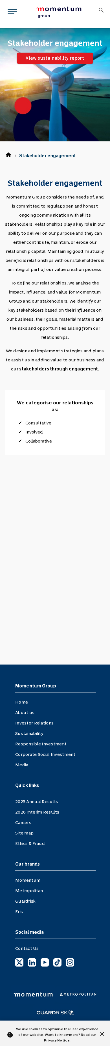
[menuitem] (63, 12)
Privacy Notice (57, 1040)
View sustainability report (55, 58)
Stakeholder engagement (47, 155)
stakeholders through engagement (58, 369)
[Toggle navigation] (11, 12)
